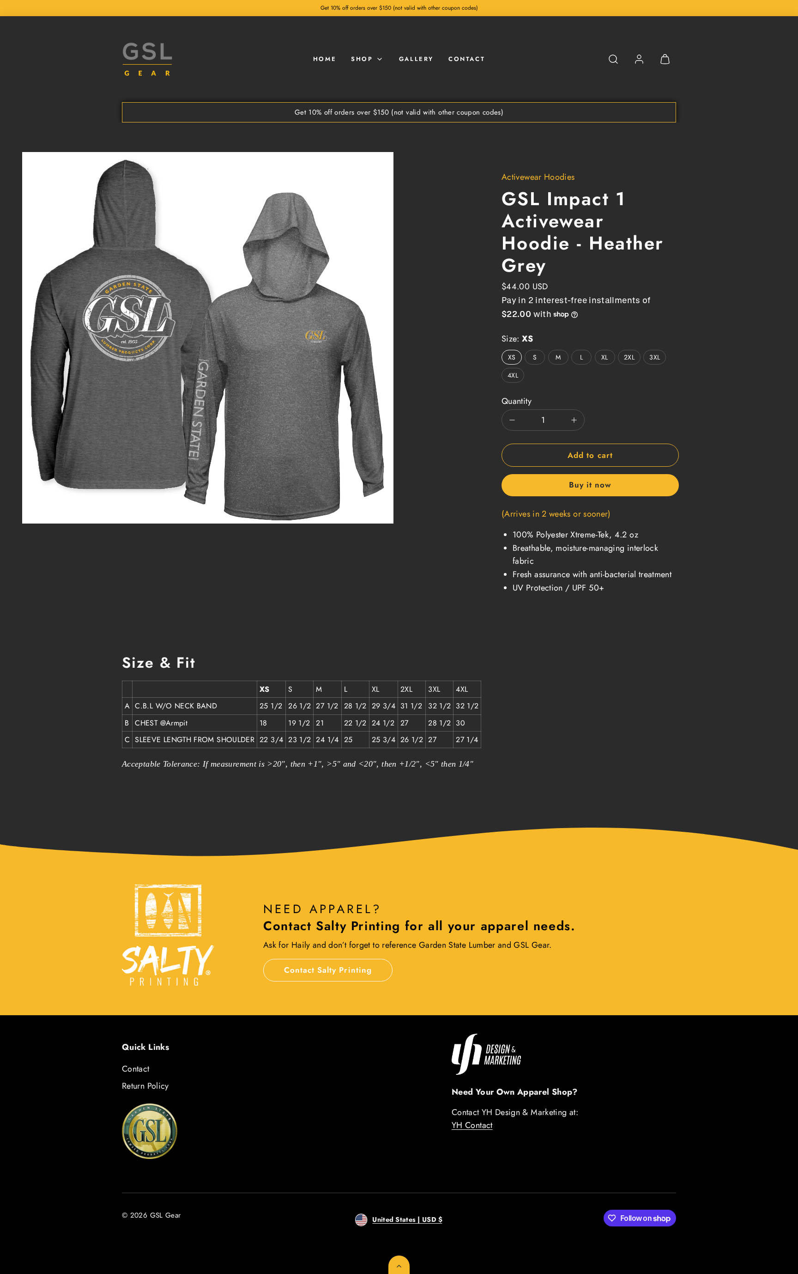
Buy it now (590, 484)
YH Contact (472, 1125)
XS (512, 357)
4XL (513, 375)
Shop (362, 59)
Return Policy (145, 1086)
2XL (629, 357)
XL (604, 357)
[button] (613, 59)
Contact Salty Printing (327, 969)
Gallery (416, 59)
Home (324, 59)
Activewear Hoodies (538, 177)
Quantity (517, 401)
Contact (466, 59)
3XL (654, 357)
